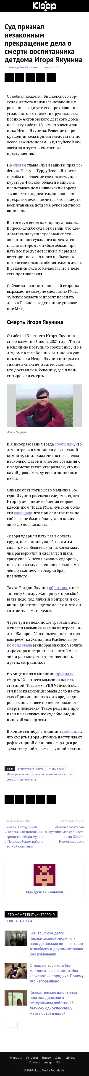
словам (19, 165)
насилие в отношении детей (53, 774)
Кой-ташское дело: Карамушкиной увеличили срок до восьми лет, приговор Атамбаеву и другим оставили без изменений (56, 943)
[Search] (82, 6)
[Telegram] (40, 77)
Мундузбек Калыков (23, 67)
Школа (70, 1058)
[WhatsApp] (51, 77)
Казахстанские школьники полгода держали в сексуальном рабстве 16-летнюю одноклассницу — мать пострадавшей (53, 1003)
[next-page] (15, 1025)
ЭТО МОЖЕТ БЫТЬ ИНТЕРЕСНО (31, 915)
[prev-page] (7, 1025)
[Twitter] (19, 77)
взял (47, 628)
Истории (32, 1058)
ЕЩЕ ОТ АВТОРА (19, 921)
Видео (46, 1058)
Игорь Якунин (57, 768)
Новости (16, 1058)
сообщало (23, 512)
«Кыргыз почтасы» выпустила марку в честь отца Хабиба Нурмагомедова (64, 834)
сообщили (64, 444)
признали (64, 673)
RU (58, 1062)
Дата (58, 1058)
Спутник (34, 1062)
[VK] (30, 77)
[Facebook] (9, 77)
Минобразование (18, 774)
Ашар (48, 1062)
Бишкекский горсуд (31, 768)
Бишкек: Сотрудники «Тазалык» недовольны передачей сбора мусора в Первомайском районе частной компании (24, 836)
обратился (58, 587)
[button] (7, 6)
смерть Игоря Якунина (21, 779)
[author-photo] (44, 885)
